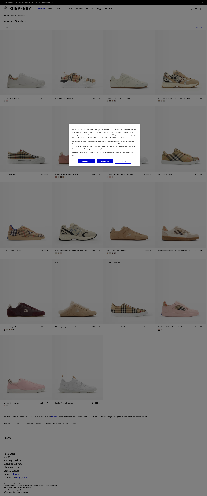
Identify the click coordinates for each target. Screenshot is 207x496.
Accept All (86, 161)
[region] (104, 145)
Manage (123, 161)
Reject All (105, 161)
